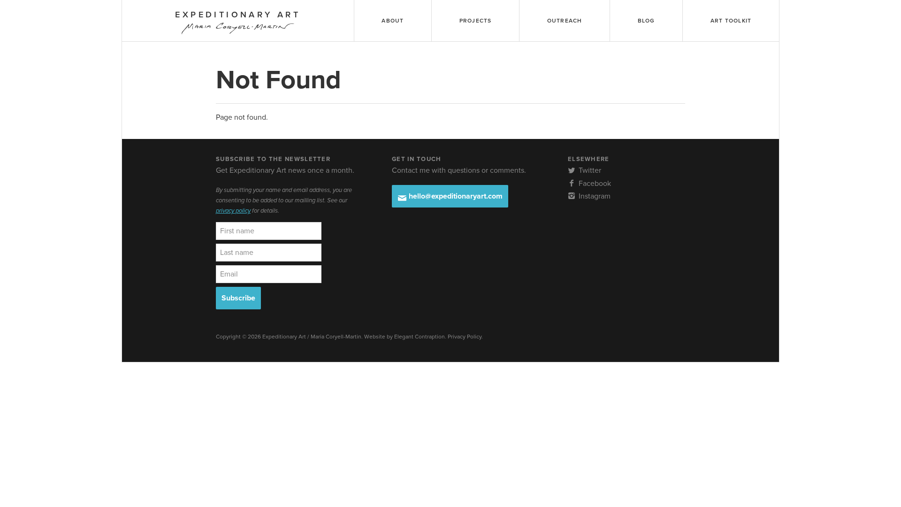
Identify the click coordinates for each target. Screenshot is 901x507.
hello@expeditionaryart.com (455, 196)
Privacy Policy (464, 336)
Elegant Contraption (419, 336)
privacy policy (233, 211)
